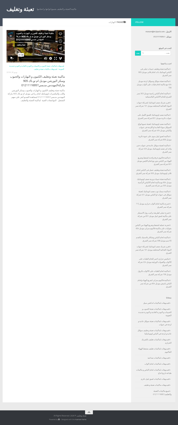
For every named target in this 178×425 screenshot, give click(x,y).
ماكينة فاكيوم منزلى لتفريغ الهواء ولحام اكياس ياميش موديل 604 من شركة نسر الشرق (154, 283)
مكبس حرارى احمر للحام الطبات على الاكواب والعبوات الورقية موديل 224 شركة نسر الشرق (154, 262)
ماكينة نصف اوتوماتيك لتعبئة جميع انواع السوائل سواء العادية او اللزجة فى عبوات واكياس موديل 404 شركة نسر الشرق (154, 127)
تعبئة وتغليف (20, 9)
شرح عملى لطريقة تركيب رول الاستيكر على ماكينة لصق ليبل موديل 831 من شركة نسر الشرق (154, 216)
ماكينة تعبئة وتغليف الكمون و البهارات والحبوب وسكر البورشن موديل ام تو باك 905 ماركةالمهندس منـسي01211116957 (37, 81)
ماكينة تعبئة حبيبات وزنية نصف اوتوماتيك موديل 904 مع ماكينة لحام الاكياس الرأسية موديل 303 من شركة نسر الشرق (154, 182)
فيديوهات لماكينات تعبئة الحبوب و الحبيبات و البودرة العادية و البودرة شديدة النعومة (154, 312)
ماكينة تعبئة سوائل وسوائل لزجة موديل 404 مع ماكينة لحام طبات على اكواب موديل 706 (154, 84)
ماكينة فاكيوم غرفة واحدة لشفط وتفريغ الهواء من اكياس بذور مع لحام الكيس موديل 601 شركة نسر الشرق (154, 161)
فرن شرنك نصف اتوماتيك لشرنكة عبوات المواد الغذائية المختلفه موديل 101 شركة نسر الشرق (153, 105)
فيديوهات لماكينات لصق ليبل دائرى (155, 379)
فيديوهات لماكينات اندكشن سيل (156, 303)
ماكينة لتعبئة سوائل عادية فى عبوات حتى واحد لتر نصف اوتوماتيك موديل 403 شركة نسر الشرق (153, 148)
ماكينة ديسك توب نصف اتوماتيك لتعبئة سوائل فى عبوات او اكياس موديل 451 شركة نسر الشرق (153, 194)
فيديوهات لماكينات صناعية (158, 358)
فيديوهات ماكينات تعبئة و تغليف (45, 69)
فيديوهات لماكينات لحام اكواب (157, 364)
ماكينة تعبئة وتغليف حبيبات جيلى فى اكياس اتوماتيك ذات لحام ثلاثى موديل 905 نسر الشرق (154, 72)
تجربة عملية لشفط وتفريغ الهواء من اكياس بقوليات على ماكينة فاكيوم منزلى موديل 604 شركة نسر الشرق (153, 228)
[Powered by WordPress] (59, 419)
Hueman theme (80, 419)
